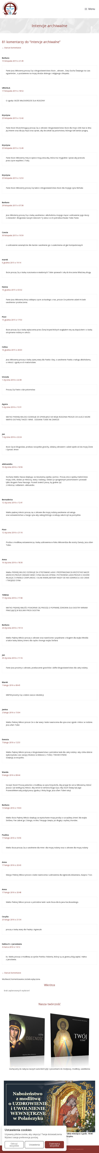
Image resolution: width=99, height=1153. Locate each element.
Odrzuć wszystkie (14, 1144)
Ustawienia (34, 1144)
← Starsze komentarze (11, 47)
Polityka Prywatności (76, 1149)
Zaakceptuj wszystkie (54, 1144)
